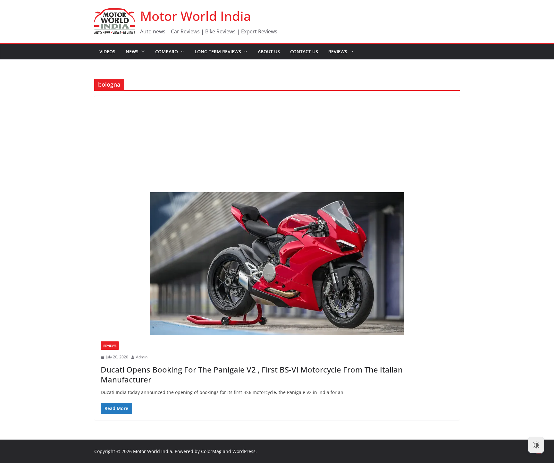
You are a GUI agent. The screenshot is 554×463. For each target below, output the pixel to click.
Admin (141, 357)
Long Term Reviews (218, 51)
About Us (269, 51)
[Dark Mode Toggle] (536, 445)
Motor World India (195, 16)
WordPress (244, 451)
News (132, 51)
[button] (141, 51)
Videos (107, 51)
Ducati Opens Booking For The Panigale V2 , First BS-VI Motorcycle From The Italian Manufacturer (252, 374)
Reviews (337, 51)
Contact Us (304, 51)
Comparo (166, 51)
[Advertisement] (277, 144)
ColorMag (211, 451)
